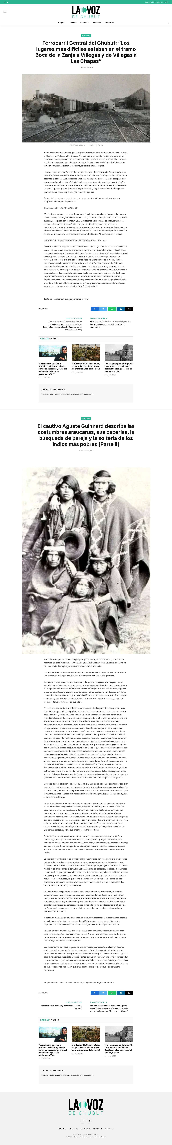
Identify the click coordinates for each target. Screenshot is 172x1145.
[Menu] (5, 12)
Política (73, 22)
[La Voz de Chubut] (86, 11)
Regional (62, 22)
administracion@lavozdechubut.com (86, 1134)
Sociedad (97, 22)
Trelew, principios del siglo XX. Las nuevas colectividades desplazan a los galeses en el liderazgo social (119, 368)
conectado (66, 394)
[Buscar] (167, 22)
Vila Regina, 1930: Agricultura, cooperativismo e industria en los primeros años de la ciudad (86, 366)
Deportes (109, 22)
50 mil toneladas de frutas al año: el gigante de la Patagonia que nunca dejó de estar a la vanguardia (110, 324)
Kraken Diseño (100, 1137)
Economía (84, 22)
